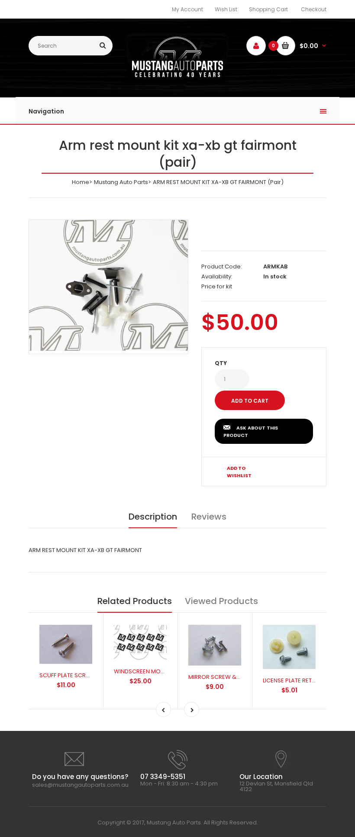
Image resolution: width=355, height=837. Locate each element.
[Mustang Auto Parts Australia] (177, 75)
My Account (187, 9)
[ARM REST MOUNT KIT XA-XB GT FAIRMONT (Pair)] (108, 285)
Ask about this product (250, 431)
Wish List (226, 9)
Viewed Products (221, 601)
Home (80, 182)
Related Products (134, 601)
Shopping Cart (268, 9)
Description (153, 517)
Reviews (208, 517)
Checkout (313, 9)
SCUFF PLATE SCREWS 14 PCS (78, 675)
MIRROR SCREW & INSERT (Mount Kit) (237, 677)
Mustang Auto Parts (121, 182)
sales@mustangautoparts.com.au (80, 785)
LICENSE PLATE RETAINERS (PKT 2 (306, 680)
